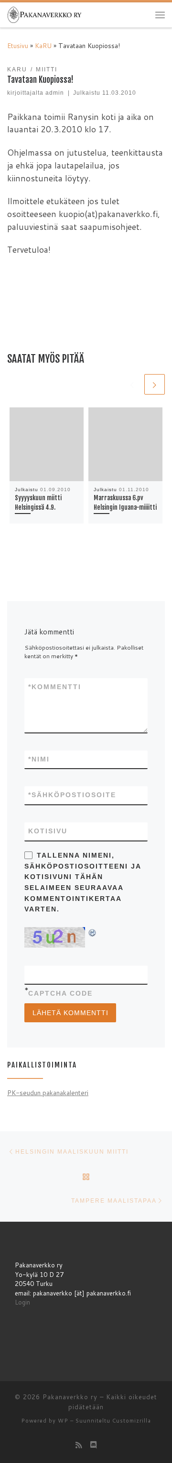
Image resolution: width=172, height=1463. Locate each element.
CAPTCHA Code (60, 993)
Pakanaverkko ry (70, 1397)
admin (54, 92)
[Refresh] (92, 932)
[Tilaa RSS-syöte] (78, 1445)
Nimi (39, 759)
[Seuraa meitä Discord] (93, 1445)
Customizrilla (131, 1420)
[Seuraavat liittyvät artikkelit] (154, 384)
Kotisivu (47, 831)
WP (63, 1420)
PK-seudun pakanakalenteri (47, 1092)
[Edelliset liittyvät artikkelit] (131, 384)
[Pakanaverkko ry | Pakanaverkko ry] (44, 14)
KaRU (43, 45)
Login (22, 1302)
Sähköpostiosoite (72, 795)
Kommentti (54, 687)
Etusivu (17, 45)
